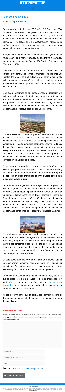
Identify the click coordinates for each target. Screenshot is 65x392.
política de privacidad (34, 368)
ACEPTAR (33, 390)
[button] (32, 8)
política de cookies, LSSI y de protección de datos (50, 389)
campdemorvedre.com (32, 3)
